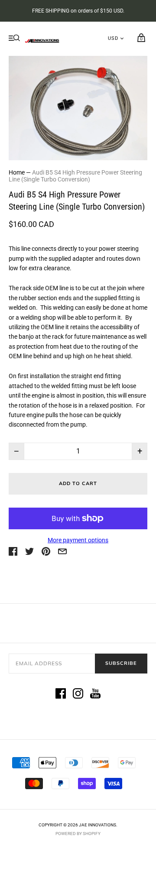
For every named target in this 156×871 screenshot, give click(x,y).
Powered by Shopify (78, 833)
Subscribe (121, 663)
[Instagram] (78, 694)
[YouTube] (95, 694)
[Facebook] (60, 694)
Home (17, 172)
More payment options (78, 540)
